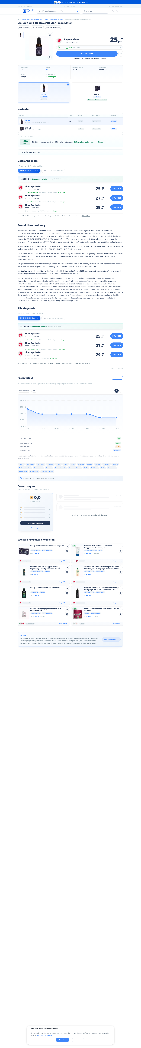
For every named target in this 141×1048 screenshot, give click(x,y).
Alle (34, 391)
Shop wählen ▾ (24, 391)
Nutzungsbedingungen (44, 1035)
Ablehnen (78, 1040)
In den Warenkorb (54, 27)
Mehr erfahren (86, 216)
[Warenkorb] (112, 10)
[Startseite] (19, 19)
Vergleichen (38, 27)
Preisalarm (24, 27)
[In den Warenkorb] (67, 551)
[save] (50, 35)
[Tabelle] (121, 391)
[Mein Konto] (116, 10)
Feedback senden (110, 639)
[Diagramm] (116, 391)
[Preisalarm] (120, 54)
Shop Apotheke (71, 39)
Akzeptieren (62, 1040)
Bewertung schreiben (35, 523)
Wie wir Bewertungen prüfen (35, 528)
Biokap (49, 70)
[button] (20, 35)
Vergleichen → (63, 561)
